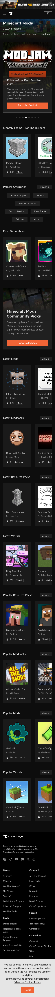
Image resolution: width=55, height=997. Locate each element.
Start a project (9, 924)
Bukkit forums (36, 901)
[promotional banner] (27, 4)
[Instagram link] (5, 859)
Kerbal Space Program (13, 901)
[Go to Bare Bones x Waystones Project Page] (17, 504)
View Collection (27, 105)
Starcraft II (8, 896)
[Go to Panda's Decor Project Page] (17, 155)
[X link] (28, 859)
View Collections (27, 343)
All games (7, 876)
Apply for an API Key (12, 945)
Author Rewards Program (10, 938)
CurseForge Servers (38, 906)
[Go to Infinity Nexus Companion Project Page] (17, 386)
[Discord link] (22, 859)
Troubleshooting (36, 924)
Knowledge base (37, 919)
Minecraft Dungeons (12, 906)
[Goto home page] (11, 13)
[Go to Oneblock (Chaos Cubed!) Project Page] (17, 799)
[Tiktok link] (11, 859)
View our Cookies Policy (28, 982)
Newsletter (34, 891)
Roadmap (33, 896)
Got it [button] (27, 990)
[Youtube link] (16, 859)
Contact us (34, 929)
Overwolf (33, 941)
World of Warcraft (11, 886)
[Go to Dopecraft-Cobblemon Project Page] (17, 445)
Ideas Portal (34, 881)
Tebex (32, 951)
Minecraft (7, 881)
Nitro (31, 956)
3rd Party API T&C (11, 950)
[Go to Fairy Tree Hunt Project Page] (17, 563)
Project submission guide (12, 930)
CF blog (33, 886)
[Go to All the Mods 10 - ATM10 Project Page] (17, 681)
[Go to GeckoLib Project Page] (17, 740)
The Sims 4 (8, 891)
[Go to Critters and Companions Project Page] (17, 258)
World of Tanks (10, 911)
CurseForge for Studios (40, 946)
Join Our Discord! (37, 876)
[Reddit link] (34, 859)
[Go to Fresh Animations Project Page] (17, 622)
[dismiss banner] (50, 4)
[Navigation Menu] (4, 13)
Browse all (44, 187)
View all (46, 359)
